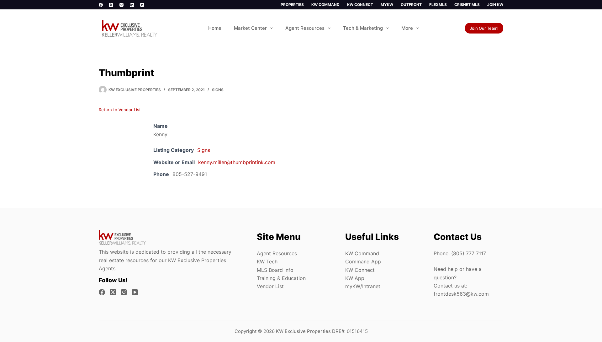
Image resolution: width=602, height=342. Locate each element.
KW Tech (267, 261)
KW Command (325, 4)
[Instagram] (121, 5)
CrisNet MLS (467, 4)
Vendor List (270, 286)
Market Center (250, 28)
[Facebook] (101, 5)
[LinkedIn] (132, 5)
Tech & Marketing (363, 28)
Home (214, 28)
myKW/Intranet (362, 286)
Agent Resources (305, 28)
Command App (363, 261)
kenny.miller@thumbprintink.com (236, 162)
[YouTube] (142, 5)
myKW (387, 4)
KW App (354, 278)
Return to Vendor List (120, 109)
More (407, 28)
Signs (218, 89)
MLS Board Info (275, 270)
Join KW (495, 4)
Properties (292, 4)
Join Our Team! (484, 28)
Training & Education (281, 278)
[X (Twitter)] (111, 5)
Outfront (411, 4)
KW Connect (360, 4)
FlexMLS (438, 4)
